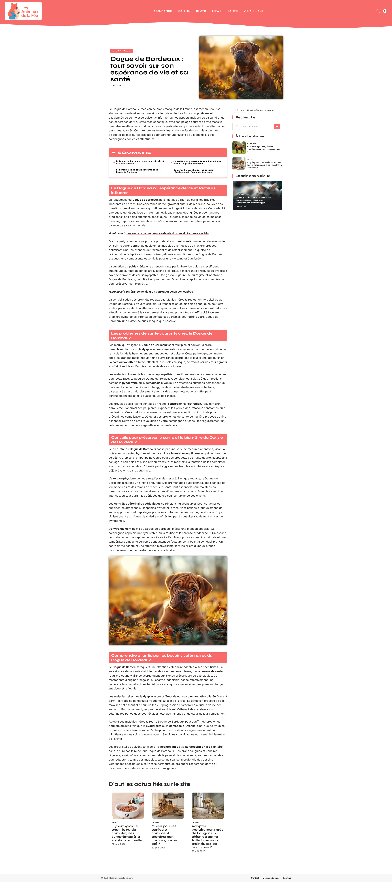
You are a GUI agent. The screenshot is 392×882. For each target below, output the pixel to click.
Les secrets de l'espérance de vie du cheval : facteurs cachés (167, 233)
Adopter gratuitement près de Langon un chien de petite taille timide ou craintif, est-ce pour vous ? (207, 836)
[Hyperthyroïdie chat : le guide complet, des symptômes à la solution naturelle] (128, 806)
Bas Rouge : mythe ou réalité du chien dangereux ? (263, 149)
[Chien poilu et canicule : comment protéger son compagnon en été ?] (168, 806)
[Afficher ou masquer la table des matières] (187, 153)
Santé (250, 159)
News (115, 822)
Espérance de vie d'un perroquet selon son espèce (159, 291)
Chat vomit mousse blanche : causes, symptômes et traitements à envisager (254, 200)
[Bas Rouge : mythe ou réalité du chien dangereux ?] (239, 147)
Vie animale (121, 51)
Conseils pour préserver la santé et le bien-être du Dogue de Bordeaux (197, 162)
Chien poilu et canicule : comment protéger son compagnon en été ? (165, 835)
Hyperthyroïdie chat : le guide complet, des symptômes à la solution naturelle (127, 833)
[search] (378, 11)
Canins (156, 822)
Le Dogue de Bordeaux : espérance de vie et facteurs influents (140, 162)
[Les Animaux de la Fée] (23, 11)
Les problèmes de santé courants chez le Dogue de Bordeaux (138, 170)
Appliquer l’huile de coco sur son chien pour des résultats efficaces (264, 165)
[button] (279, 110)
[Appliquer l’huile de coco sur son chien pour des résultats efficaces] (239, 163)
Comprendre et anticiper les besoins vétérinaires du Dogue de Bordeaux (193, 171)
